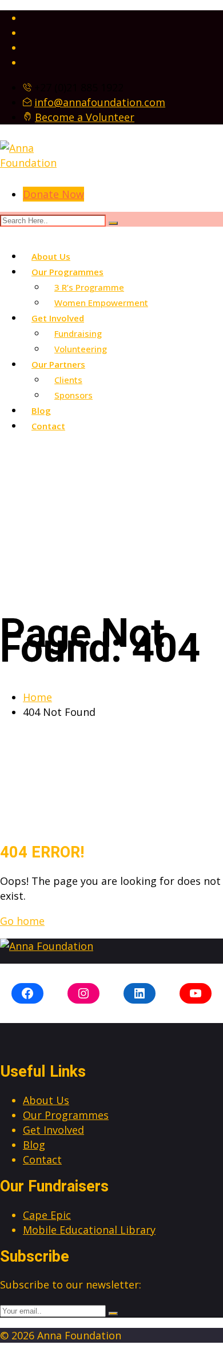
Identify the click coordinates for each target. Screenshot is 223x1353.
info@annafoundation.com (99, 102)
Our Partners (58, 364)
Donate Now (53, 194)
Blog (41, 410)
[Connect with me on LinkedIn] (123, 47)
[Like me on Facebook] (123, 17)
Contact (48, 426)
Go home (22, 921)
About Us (50, 256)
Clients (68, 379)
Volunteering (80, 349)
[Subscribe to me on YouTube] (123, 62)
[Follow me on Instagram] (123, 32)
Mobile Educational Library (89, 1230)
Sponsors (73, 395)
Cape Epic (47, 1215)
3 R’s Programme (89, 287)
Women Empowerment (101, 302)
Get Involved (57, 318)
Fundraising (78, 333)
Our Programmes (67, 271)
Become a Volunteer (84, 117)
